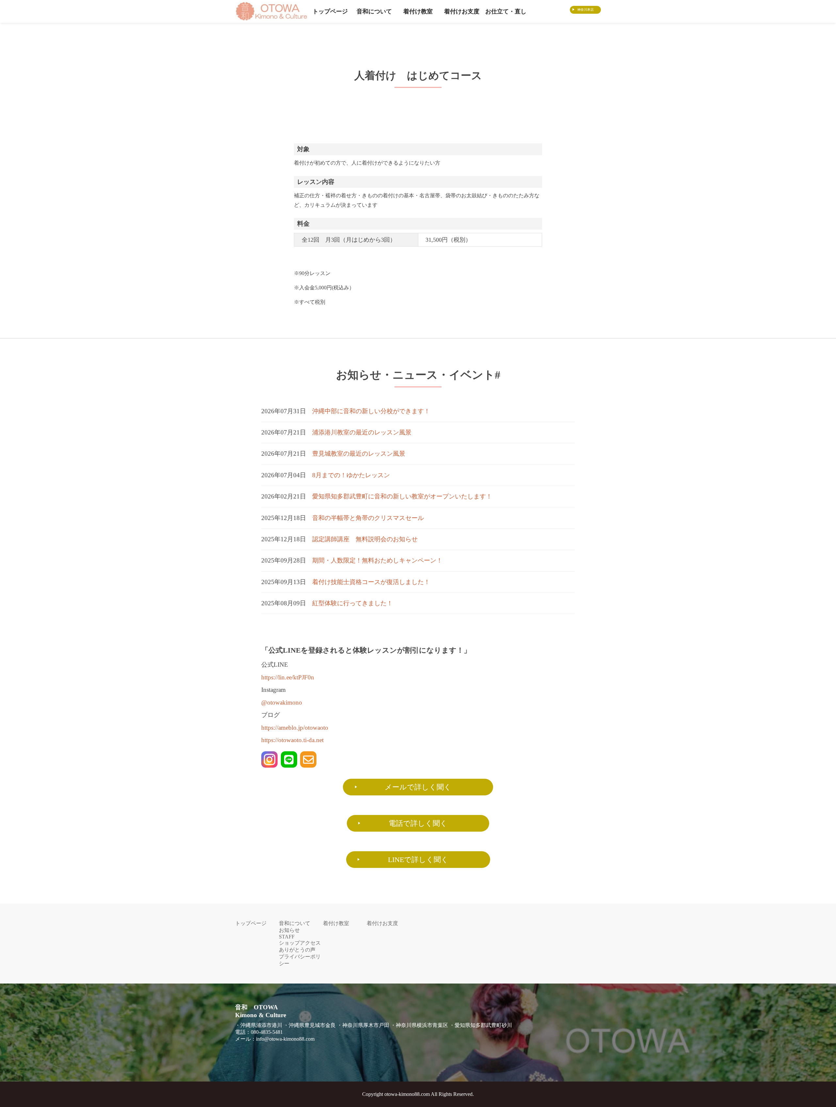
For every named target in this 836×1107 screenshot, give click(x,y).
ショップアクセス (300, 943)
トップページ (330, 11)
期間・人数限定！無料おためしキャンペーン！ (377, 560)
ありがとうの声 (297, 949)
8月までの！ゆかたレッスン (351, 475)
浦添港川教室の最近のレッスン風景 (361, 432)
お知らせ (289, 930)
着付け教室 (418, 11)
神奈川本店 (585, 9)
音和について (374, 11)
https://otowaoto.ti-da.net (292, 740)
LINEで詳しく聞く (418, 859)
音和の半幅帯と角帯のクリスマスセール (368, 517)
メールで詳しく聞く (418, 787)
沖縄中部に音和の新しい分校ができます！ (371, 411)
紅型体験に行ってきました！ (352, 603)
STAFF (287, 936)
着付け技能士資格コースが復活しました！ (371, 581)
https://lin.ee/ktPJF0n (287, 677)
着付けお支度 (461, 11)
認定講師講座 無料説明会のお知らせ (365, 539)
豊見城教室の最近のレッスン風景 (358, 453)
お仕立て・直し (505, 11)
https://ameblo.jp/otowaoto (294, 727)
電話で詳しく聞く (418, 823)
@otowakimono (281, 702)
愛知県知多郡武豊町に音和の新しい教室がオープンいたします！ (402, 496)
